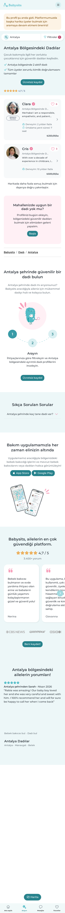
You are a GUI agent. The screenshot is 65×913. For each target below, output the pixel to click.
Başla (32, 233)
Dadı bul (32, 733)
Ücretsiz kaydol (32, 82)
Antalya (8, 745)
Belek (31, 745)
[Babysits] (12, 4)
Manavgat (20, 745)
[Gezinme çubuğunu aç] (58, 5)
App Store (22, 473)
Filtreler (53, 37)
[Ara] (6, 37)
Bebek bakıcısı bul (14, 733)
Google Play (45, 473)
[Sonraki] (60, 593)
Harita (34, 897)
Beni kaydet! (32, 644)
